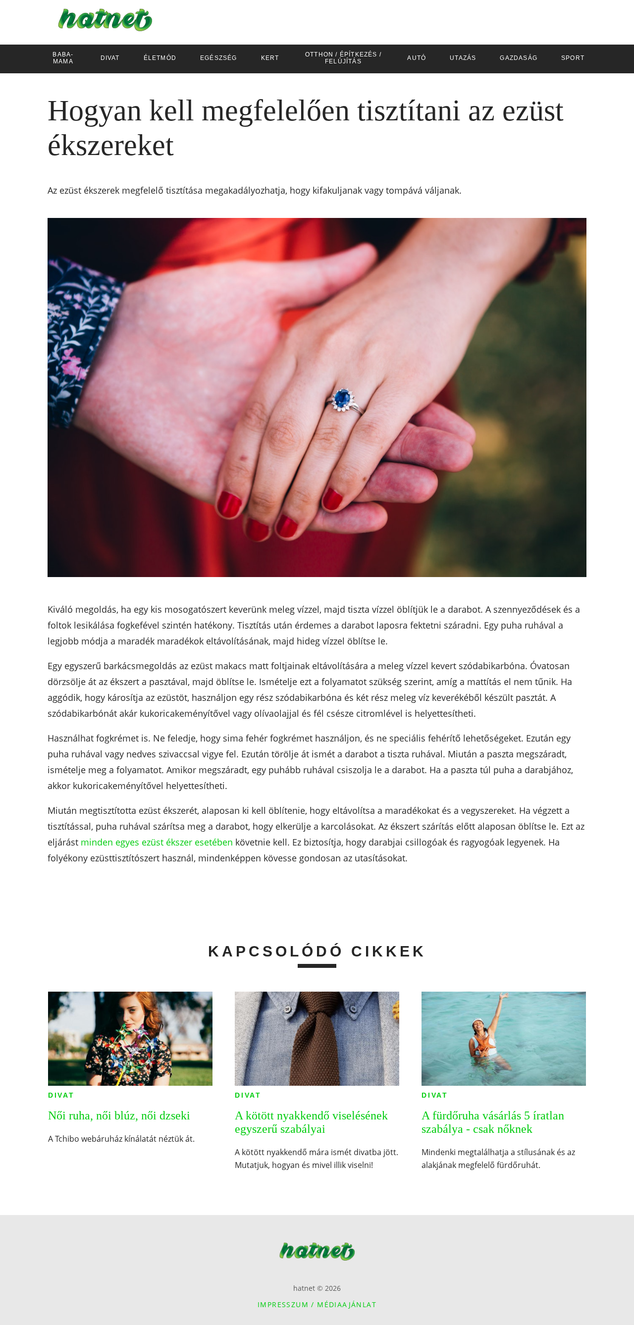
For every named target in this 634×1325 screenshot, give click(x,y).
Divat (61, 1095)
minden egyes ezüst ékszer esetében (157, 842)
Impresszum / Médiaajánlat (317, 1304)
